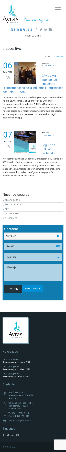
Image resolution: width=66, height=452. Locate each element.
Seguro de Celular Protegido (48, 149)
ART (7, 209)
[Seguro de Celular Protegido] (25, 142)
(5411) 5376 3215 (21, 29)
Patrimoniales (12, 214)
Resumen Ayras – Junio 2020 (16, 362)
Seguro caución (13, 200)
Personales (11, 218)
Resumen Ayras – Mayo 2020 (16, 369)
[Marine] (26, 14)
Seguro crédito (13, 205)
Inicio (47, 57)
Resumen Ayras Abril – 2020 (16, 376)
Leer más (48, 66)
